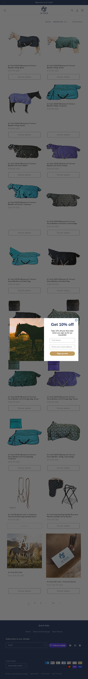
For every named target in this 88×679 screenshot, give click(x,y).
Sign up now (62, 353)
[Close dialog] (76, 320)
